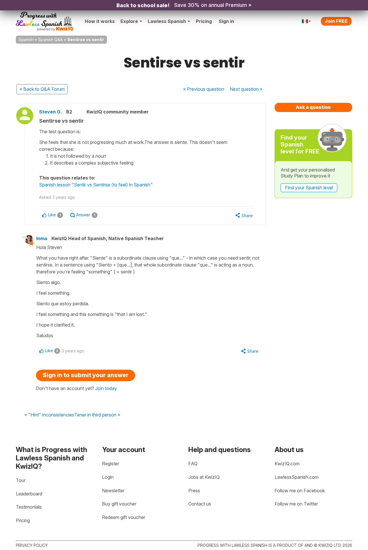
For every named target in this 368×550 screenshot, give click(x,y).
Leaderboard (29, 494)
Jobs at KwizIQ (204, 477)
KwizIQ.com (287, 463)
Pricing (204, 21)
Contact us (199, 504)
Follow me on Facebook (300, 490)
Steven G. (50, 112)
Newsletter (113, 490)
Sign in (226, 21)
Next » (246, 89)
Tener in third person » (97, 415)
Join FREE (336, 21)
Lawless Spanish (167, 21)
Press (194, 490)
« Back (42, 89)
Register (110, 463)
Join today (106, 388)
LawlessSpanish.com (297, 477)
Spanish (26, 39)
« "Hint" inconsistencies (49, 415)
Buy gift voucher (119, 504)
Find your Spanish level (309, 187)
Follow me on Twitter (296, 504)
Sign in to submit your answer (86, 375)
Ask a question (313, 107)
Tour (21, 480)
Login (108, 477)
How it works (100, 21)
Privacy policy (32, 545)
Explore (129, 21)
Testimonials (29, 507)
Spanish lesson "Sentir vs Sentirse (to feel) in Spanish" (96, 185)
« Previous (203, 89)
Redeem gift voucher (123, 517)
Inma (41, 238)
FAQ (193, 463)
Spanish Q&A (50, 39)
